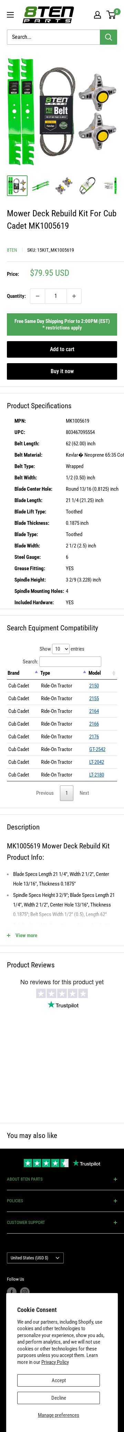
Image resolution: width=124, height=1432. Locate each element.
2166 (94, 724)
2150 (94, 686)
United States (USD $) (29, 1257)
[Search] (108, 37)
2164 (94, 711)
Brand (13, 673)
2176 (94, 737)
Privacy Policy (55, 1362)
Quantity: (16, 296)
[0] (111, 15)
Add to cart (62, 349)
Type (45, 673)
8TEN (12, 250)
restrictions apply (64, 328)
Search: (30, 662)
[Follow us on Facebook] (12, 1292)
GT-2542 (97, 749)
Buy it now (62, 371)
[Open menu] (10, 15)
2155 (94, 698)
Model (95, 673)
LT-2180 (96, 775)
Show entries (62, 649)
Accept (59, 1380)
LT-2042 (96, 762)
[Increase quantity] (74, 296)
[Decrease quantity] (37, 296)
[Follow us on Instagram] (25, 1292)
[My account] (97, 15)
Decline (58, 1398)
